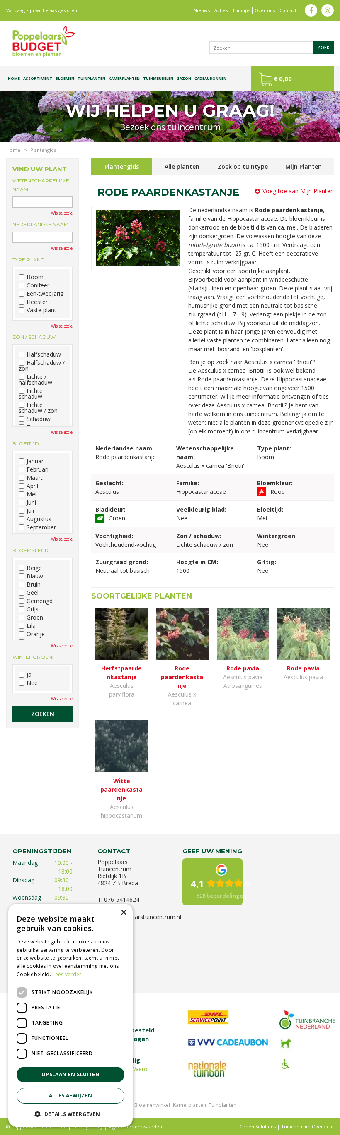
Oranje (36, 634)
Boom (35, 277)
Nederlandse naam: (41, 224)
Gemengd (40, 601)
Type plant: (28, 259)
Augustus (39, 519)
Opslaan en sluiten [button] (70, 1074)
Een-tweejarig (45, 294)
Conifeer (38, 285)
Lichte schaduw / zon (38, 408)
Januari (36, 461)
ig (327, 10)
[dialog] (70, 1015)
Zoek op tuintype (243, 166)
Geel (33, 593)
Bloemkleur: (31, 550)
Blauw (35, 576)
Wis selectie (62, 213)
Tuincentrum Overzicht (307, 1126)
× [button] (123, 913)
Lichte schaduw (31, 394)
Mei (31, 494)
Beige (34, 568)
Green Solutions (258, 1126)
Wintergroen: (32, 657)
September (41, 527)
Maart (35, 478)
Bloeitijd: (26, 444)
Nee (32, 683)
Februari (38, 469)
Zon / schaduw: (34, 337)
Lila (31, 626)
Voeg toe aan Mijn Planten (298, 191)
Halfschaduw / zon (42, 365)
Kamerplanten (189, 1105)
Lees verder (66, 974)
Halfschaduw (44, 354)
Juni (31, 502)
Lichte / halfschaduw (35, 380)
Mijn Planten (303, 166)
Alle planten (182, 166)
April (32, 486)
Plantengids (121, 166)
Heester (37, 302)
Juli (30, 511)
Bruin (34, 584)
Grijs (33, 609)
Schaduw (39, 419)
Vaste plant (41, 310)
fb (311, 10)
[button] (70, 1113)
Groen (35, 617)
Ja (29, 675)
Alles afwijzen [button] (70, 1095)
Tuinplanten (222, 1105)
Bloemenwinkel (152, 1105)
